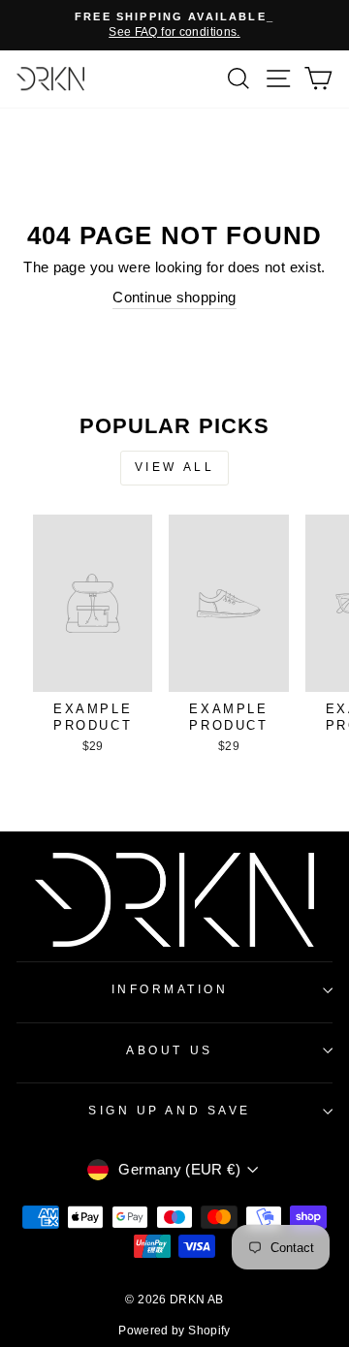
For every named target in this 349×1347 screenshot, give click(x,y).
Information (170, 989)
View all (175, 467)
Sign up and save (169, 1110)
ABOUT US (169, 1050)
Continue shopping (174, 297)
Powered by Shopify (174, 1330)
